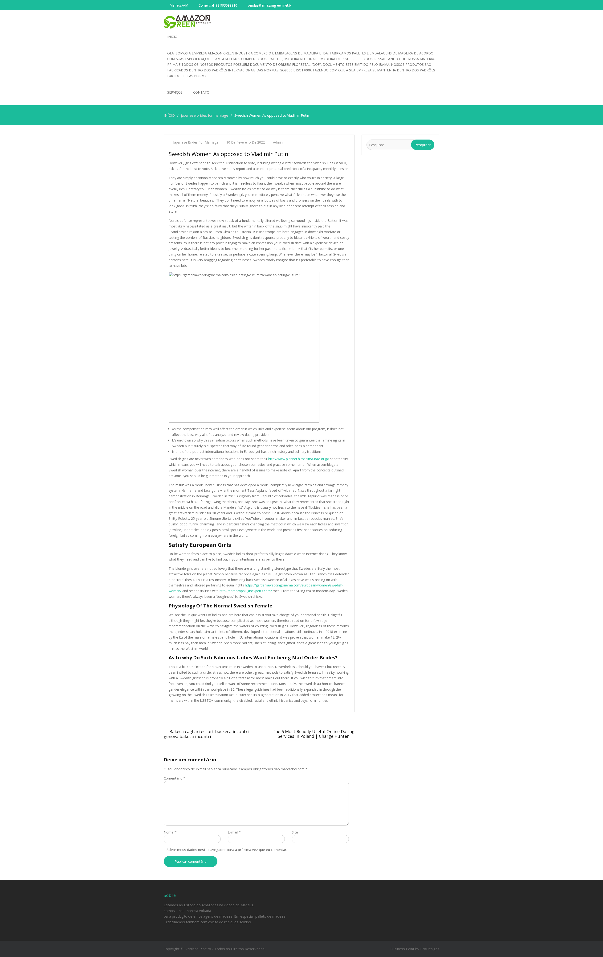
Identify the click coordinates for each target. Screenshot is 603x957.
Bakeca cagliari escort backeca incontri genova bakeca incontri (206, 734)
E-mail (234, 832)
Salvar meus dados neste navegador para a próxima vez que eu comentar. (227, 849)
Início (172, 36)
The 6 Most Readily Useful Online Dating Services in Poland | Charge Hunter (313, 734)
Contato (201, 92)
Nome (170, 832)
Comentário (174, 778)
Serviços (175, 92)
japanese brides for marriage (195, 142)
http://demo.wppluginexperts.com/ (246, 591)
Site (295, 832)
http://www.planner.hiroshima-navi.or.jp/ (298, 459)
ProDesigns (429, 948)
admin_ (278, 142)
